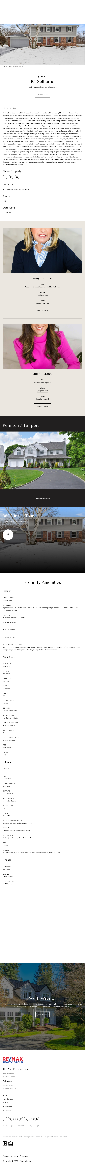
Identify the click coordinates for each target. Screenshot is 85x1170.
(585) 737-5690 (42, 295)
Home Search (7, 1106)
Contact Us (7, 1110)
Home (5, 1095)
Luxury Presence (21, 1156)
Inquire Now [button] (42, 95)
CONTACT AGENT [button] (42, 310)
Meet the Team (8, 1099)
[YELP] (26, 1119)
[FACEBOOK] (5, 1119)
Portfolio (6, 1103)
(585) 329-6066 (42, 391)
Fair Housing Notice (10, 1126)
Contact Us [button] (42, 1014)
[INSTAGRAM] (10, 1119)
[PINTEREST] (21, 1119)
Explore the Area (43, 498)
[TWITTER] (31, 1119)
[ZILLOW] (37, 1119)
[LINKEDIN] (15, 1119)
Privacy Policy (26, 1161)
